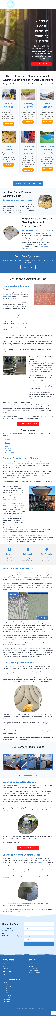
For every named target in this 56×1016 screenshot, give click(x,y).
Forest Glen (8, 450)
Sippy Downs (8, 448)
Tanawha (7, 443)
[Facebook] (4, 975)
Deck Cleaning (33, 968)
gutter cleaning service (20, 787)
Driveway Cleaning (34, 965)
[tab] (19, 775)
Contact (5, 967)
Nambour (8, 995)
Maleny (8, 993)
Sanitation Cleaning (34, 972)
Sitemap (5, 968)
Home (5, 963)
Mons (6, 441)
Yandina (8, 999)
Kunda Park (8, 445)
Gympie (8, 997)
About (5, 965)
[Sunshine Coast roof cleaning (33, 572)
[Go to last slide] (4, 762)
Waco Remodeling (44, 371)
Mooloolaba (9, 988)
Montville (8, 991)
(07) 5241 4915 (8, 931)
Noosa (7, 984)
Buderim (7, 439)
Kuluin (6, 446)
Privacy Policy (22, 1012)
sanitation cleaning (40, 862)
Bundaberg (43, 242)
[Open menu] (50, 4)
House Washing (33, 963)
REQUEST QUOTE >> (39, 944)
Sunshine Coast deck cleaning (13, 673)
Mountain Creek (9, 452)
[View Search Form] (53, 4)
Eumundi (8, 1001)
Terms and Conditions (31, 1012)
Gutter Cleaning (33, 970)
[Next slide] (51, 762)
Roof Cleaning (33, 967)
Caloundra (8, 986)
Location (27, 936)
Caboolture (25, 244)
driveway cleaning (8, 463)
